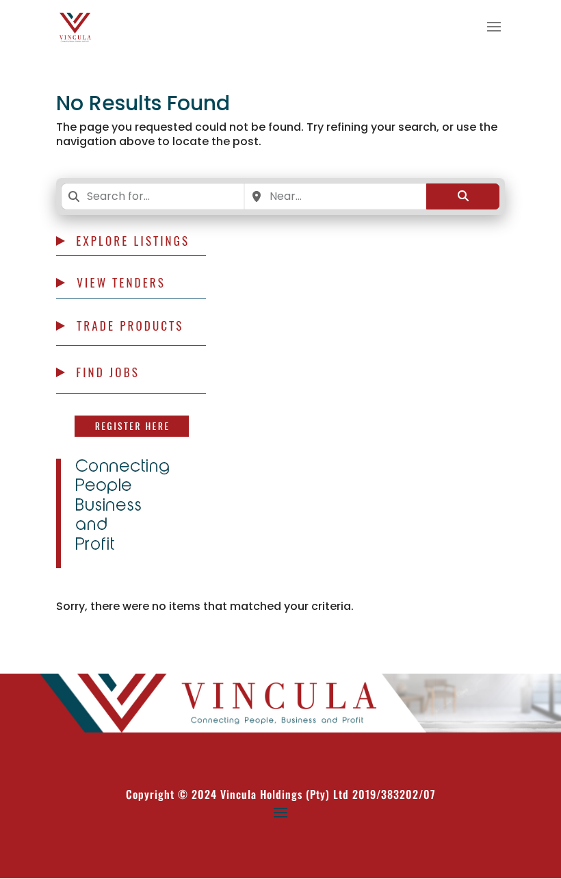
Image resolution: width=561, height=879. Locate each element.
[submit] (462, 196)
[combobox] (153, 196)
